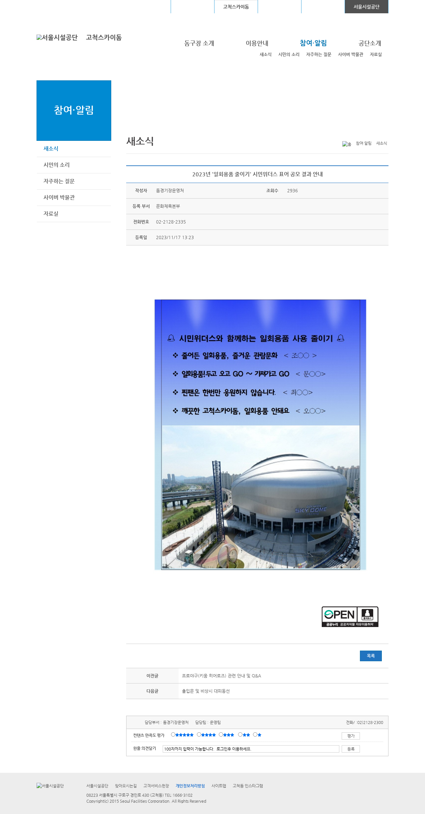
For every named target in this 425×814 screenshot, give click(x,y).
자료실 (376, 54)
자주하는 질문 (318, 54)
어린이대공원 (323, 6)
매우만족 (185, 735)
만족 (209, 735)
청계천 (279, 6)
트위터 (354, 132)
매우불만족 (259, 735)
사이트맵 (219, 785)
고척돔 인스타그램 (248, 785)
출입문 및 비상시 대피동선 (206, 690)
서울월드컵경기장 (149, 6)
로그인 (54, 6)
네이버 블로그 (374, 132)
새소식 (266, 54)
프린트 (343, 132)
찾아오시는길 (126, 785)
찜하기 (384, 132)
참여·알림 (74, 110)
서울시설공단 (367, 6)
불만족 (246, 735)
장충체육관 (193, 6)
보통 (229, 735)
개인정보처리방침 (190, 785)
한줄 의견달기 (144, 748)
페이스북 (364, 132)
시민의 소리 (288, 54)
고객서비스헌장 (156, 785)
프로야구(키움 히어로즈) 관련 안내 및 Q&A (221, 675)
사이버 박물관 (350, 54)
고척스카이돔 (104, 37)
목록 (371, 655)
